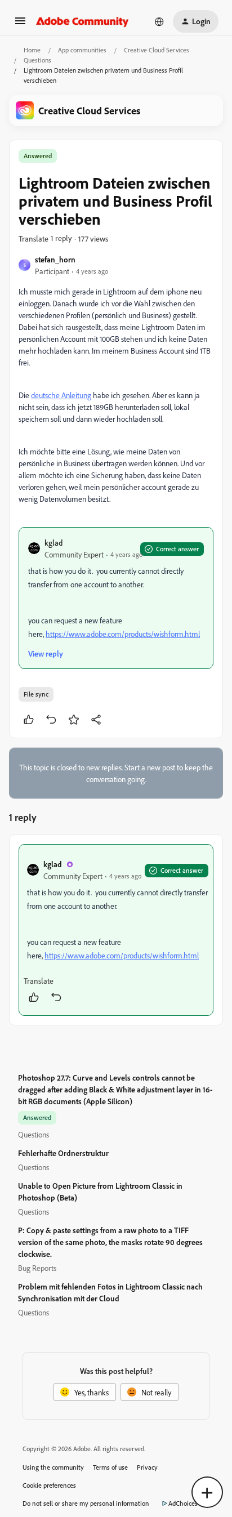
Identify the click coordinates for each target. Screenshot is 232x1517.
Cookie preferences (49, 1485)
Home (32, 50)
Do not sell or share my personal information (86, 1503)
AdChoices (183, 1503)
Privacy (147, 1467)
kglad (53, 542)
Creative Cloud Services (156, 50)
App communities (82, 50)
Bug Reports (37, 1268)
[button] (20, 24)
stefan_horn (55, 259)
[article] (116, 930)
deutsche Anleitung (61, 395)
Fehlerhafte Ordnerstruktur (63, 1153)
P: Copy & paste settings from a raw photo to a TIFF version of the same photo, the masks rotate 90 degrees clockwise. (110, 1242)
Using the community (53, 1467)
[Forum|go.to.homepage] (82, 21)
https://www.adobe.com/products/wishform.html (123, 634)
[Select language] (159, 21)
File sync (36, 694)
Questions (37, 60)
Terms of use (110, 1467)
